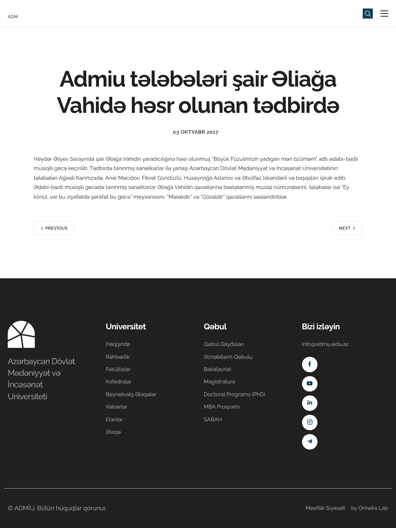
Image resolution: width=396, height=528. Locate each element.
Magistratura (219, 382)
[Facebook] (309, 364)
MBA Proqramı (222, 407)
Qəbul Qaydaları (224, 344)
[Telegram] (309, 442)
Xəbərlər (117, 407)
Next (345, 228)
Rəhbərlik (118, 357)
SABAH (213, 420)
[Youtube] (309, 384)
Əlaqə (113, 432)
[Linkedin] (309, 403)
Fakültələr (118, 369)
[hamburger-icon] (384, 13)
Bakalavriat (217, 369)
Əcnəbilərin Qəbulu (228, 357)
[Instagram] (309, 422)
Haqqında (118, 344)
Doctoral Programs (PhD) (234, 395)
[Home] (31, 13)
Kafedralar (119, 382)
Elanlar (114, 420)
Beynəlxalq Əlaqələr (131, 395)
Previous (56, 228)
